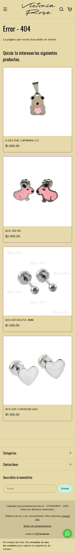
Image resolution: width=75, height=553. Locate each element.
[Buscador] (61, 9)
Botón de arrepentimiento (37, 526)
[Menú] (5, 9)
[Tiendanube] (37, 534)
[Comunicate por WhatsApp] (67, 533)
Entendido (63, 545)
